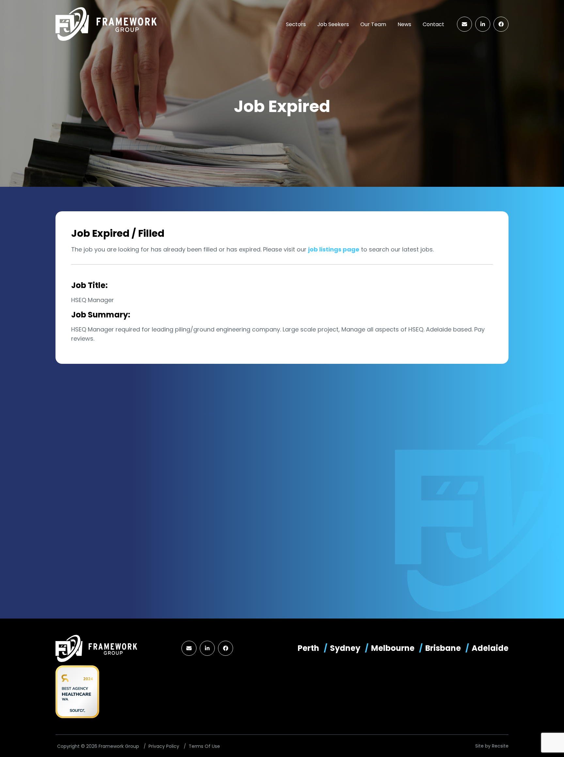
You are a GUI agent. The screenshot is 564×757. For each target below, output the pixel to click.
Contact (433, 24)
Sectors (296, 24)
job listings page (333, 249)
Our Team (373, 24)
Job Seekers (333, 24)
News (404, 24)
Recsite (500, 746)
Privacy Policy (164, 746)
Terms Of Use (204, 746)
